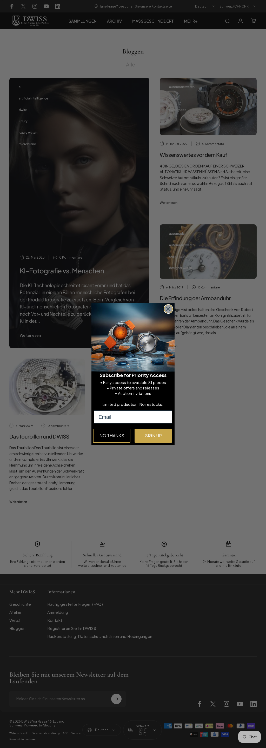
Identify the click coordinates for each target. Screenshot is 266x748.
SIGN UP (153, 435)
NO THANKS (111, 435)
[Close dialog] (168, 309)
